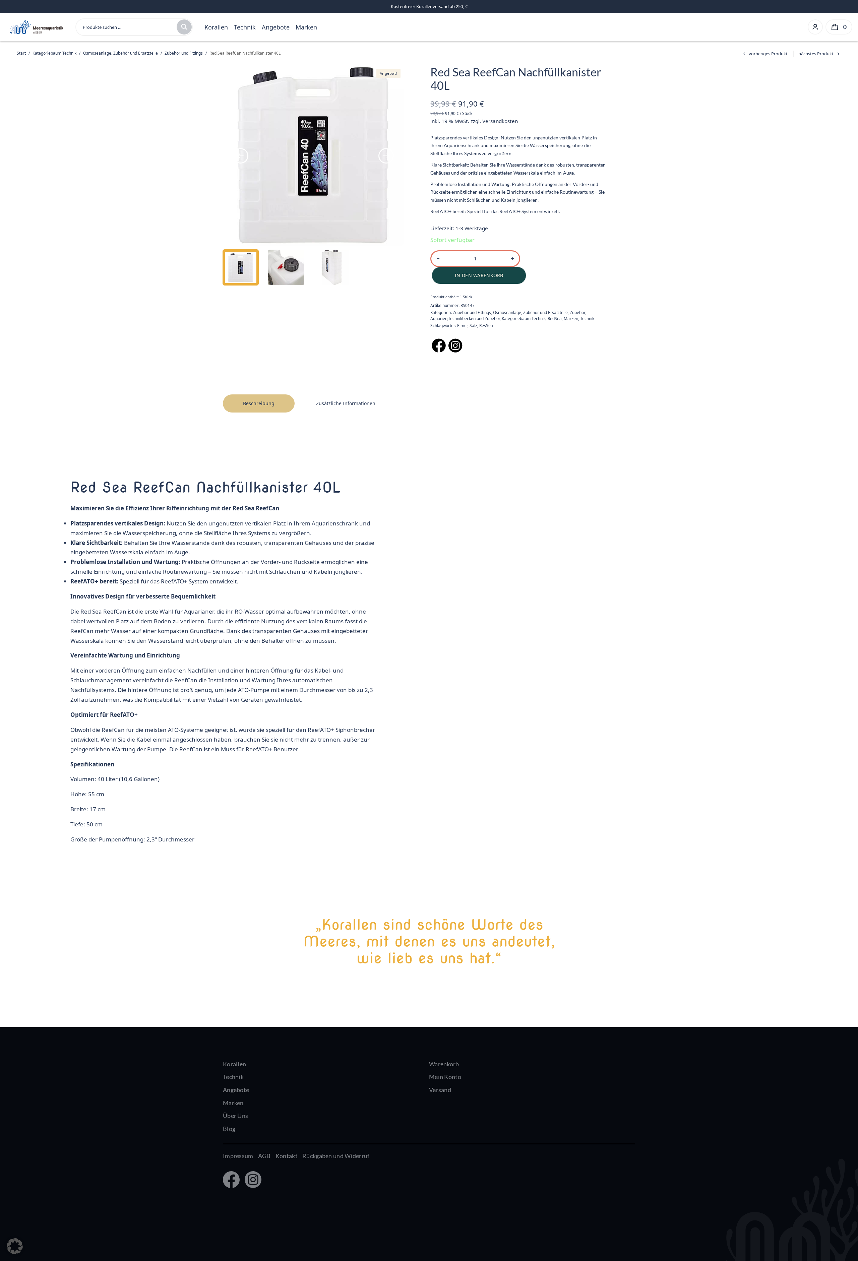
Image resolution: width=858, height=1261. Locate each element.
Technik (245, 27)
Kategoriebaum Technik (54, 53)
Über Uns (235, 1115)
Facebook (231, 1180)
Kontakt (286, 1155)
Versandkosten (500, 121)
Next (386, 156)
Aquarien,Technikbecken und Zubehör (465, 318)
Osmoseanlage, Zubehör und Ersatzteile (120, 53)
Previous (240, 156)
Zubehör (577, 312)
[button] (14, 1246)
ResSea (486, 325)
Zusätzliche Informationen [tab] (345, 403)
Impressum (238, 1155)
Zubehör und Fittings (184, 53)
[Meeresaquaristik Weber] (36, 26)
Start (21, 53)
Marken (306, 27)
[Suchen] (184, 27)
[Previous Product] (764, 54)
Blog (229, 1128)
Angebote (276, 27)
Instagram (251, 1180)
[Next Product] (819, 54)
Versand (440, 1089)
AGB (264, 1155)
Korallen (216, 27)
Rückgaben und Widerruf (335, 1155)
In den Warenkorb (479, 275)
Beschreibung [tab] (258, 403)
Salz (473, 325)
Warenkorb (444, 1064)
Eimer (462, 325)
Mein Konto (445, 1076)
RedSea (555, 318)
